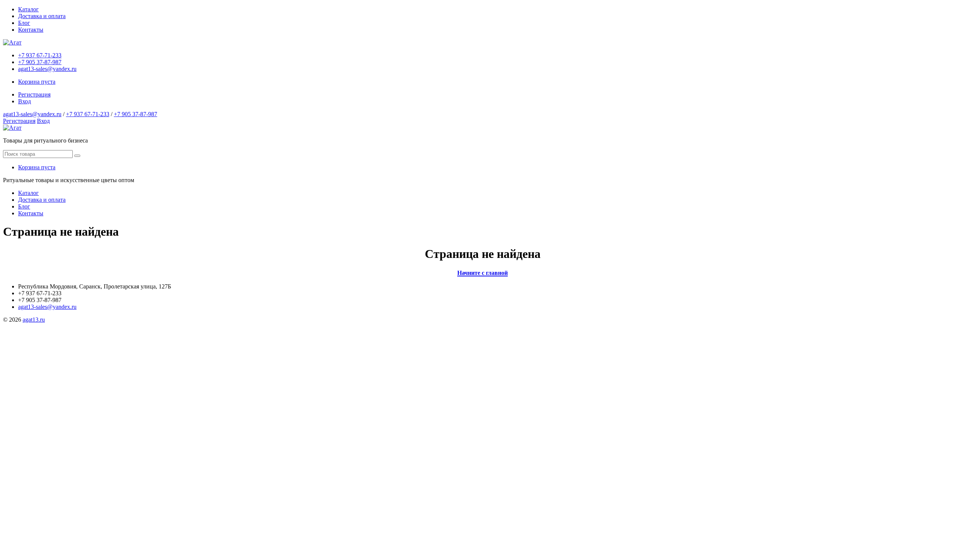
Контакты (30, 29)
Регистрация (34, 94)
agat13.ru (34, 319)
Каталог (28, 9)
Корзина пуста (36, 81)
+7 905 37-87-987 (39, 62)
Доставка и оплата (42, 16)
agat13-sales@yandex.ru (47, 69)
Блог (24, 23)
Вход (24, 101)
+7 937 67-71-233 (39, 55)
